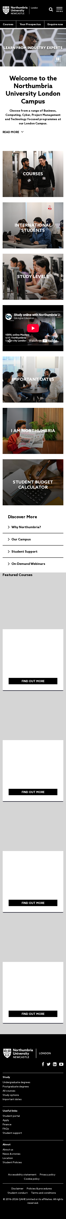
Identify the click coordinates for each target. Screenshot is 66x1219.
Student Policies (12, 1162)
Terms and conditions (43, 1192)
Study (6, 1077)
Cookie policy (32, 1178)
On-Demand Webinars (28, 563)
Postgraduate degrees (16, 1086)
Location (8, 1158)
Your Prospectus (30, 24)
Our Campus (21, 539)
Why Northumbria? (26, 527)
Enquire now (55, 24)
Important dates (12, 1099)
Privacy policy (47, 1174)
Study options (11, 1095)
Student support (12, 1132)
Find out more (33, 681)
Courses (8, 24)
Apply (6, 1120)
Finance (7, 1124)
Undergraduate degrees (16, 1082)
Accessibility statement (22, 1174)
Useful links (10, 1110)
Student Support (24, 551)
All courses (9, 1090)
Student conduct (18, 1192)
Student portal (11, 1115)
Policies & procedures (39, 1188)
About (7, 1144)
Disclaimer (17, 1188)
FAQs (6, 1128)
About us (8, 1149)
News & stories (11, 1153)
